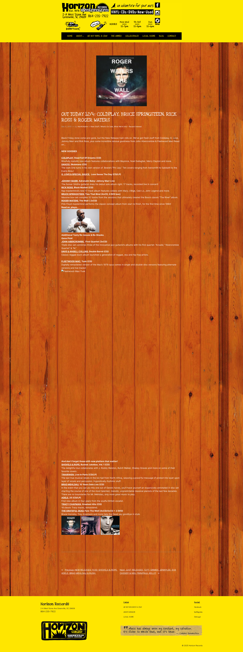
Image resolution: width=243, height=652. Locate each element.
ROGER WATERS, (70, 200)
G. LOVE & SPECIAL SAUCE (75, 174)
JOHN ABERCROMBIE (72, 241)
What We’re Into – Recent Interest (128, 126)
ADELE (64, 497)
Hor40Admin (83, 126)
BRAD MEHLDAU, (70, 484)
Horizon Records (54, 604)
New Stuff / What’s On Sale (102, 126)
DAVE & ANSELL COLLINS (74, 251)
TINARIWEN (67, 474)
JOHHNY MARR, (69, 181)
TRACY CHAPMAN (71, 504)
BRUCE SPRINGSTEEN (72, 194)
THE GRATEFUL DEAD (72, 511)
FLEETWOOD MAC (70, 261)
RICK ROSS (67, 187)
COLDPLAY (67, 158)
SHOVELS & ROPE (70, 464)
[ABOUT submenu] (83, 36)
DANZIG (65, 164)
